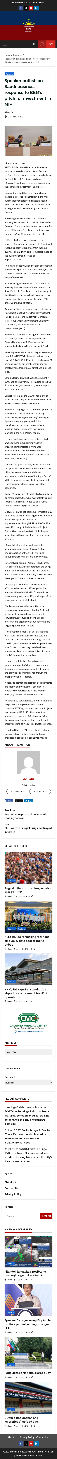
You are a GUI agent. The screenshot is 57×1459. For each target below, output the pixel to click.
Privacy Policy (13, 1194)
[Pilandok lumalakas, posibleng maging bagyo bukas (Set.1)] (28, 1251)
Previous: (26, 814)
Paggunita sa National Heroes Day (28, 1372)
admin (10, 112)
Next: (28, 828)
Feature (21, 929)
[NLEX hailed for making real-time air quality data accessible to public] (28, 917)
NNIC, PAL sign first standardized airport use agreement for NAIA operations (26, 993)
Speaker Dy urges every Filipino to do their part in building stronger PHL (28, 1324)
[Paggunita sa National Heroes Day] (28, 1353)
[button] (5, 44)
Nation (11, 1263)
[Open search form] (34, 44)
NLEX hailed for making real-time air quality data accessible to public (27, 940)
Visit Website (17, 791)
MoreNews (22, 1455)
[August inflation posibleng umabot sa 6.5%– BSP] (28, 868)
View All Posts (40, 791)
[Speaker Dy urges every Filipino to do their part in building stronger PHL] (28, 1300)
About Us (10, 1182)
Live (50, 44)
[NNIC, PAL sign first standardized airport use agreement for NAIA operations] (28, 969)
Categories (11, 1076)
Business (9, 74)
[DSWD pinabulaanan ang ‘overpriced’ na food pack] (28, 1398)
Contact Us (11, 1188)
